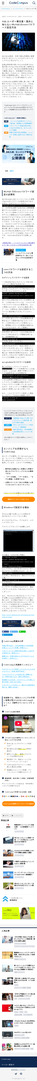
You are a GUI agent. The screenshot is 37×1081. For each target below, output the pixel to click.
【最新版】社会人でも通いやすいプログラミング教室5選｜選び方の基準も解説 (22, 420)
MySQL (7, 815)
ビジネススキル (17, 815)
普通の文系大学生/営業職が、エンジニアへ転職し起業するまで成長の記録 (21, 135)
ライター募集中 (8, 1065)
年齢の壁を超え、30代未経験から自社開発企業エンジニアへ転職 (22, 432)
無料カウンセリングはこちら (18, 499)
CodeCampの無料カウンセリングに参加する (18, 804)
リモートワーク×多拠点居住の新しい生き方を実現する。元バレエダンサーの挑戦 (20, 128)
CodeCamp (6, 1059)
